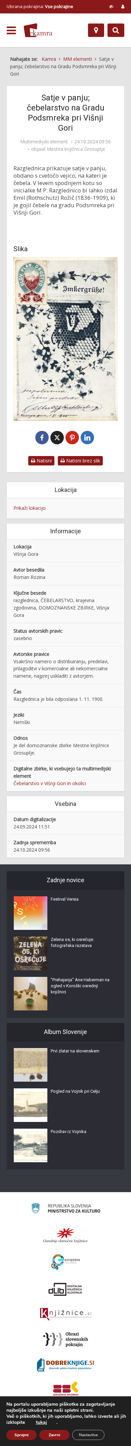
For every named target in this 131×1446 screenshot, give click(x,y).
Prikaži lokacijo (29, 508)
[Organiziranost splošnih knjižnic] (65, 1235)
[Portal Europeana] (65, 1262)
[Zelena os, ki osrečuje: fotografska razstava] (30, 953)
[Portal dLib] (65, 1289)
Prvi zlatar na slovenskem (75, 1050)
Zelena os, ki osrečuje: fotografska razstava (72, 942)
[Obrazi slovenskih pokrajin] (65, 1339)
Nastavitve (88, 1435)
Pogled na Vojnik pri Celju (75, 1091)
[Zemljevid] (96, 30)
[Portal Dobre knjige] (65, 1364)
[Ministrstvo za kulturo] (65, 1209)
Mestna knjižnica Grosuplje (76, 149)
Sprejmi (21, 1435)
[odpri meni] (11, 30)
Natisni (43, 460)
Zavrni (54, 1435)
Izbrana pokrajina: (40, 6)
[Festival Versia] (30, 913)
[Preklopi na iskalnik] (115, 30)
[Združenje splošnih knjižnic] (65, 1390)
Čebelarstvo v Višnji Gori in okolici (49, 783)
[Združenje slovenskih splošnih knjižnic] (66, 1314)
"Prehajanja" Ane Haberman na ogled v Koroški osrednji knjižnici (80, 985)
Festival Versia (65, 899)
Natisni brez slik (82, 460)
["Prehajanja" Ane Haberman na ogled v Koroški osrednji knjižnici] (30, 993)
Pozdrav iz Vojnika (68, 1131)
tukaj (41, 1422)
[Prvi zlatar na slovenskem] (30, 1065)
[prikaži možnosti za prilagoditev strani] (111, 6)
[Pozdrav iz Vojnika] (30, 1145)
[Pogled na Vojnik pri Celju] (30, 1105)
